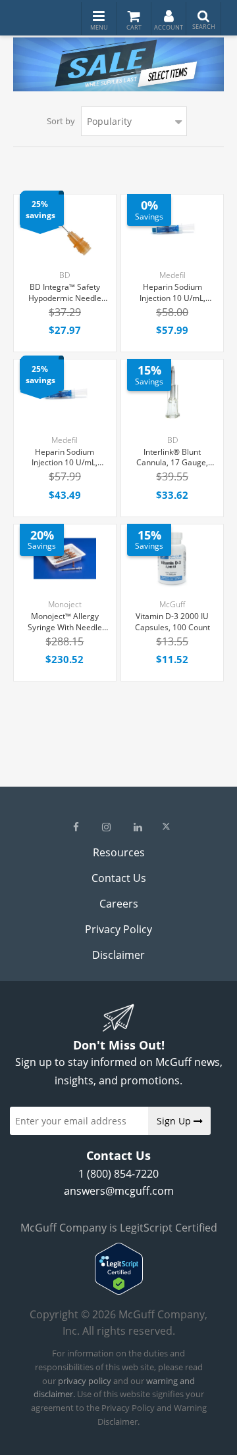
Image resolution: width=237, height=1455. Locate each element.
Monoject (65, 604)
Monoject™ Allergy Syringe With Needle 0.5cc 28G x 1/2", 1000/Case (65, 622)
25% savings (40, 209)
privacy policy (84, 1381)
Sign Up (175, 1121)
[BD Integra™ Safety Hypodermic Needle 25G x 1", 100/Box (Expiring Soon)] (65, 229)
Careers (118, 903)
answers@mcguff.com (119, 1191)
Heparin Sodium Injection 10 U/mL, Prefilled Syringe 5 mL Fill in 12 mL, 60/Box (172, 293)
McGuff (172, 604)
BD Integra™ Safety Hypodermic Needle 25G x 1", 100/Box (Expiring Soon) (64, 293)
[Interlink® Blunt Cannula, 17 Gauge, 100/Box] (172, 394)
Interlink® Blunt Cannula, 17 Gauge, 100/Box (172, 458)
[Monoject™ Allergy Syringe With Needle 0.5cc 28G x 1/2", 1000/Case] (65, 559)
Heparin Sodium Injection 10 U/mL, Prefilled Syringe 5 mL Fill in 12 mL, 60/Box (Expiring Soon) (65, 458)
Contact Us (119, 878)
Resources (119, 852)
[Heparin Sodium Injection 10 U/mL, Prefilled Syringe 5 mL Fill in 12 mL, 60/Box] (172, 229)
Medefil (172, 275)
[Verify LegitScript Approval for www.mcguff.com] (119, 1290)
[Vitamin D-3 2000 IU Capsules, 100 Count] (172, 559)
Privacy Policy (118, 929)
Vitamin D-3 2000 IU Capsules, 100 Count (172, 622)
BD (64, 275)
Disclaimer (118, 955)
